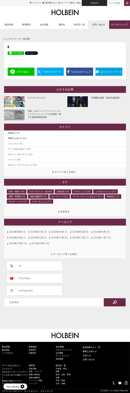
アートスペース (62, 356)
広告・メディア (35, 371)
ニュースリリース (12, 39)
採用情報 (59, 359)
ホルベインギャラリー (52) (20, 154)
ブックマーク (111, 71)
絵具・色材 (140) (16, 191)
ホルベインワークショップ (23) (22, 165)
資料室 (62, 24)
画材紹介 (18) (113, 196)
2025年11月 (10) (102, 237)
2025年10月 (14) (18, 243)
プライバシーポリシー (12, 391)
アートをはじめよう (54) (19, 149)
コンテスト (36, 3)
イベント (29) (14, 159)
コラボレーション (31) (105, 191)
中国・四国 (60, 380)
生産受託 (32, 350)
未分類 (26, 39)
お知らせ (87, 355)
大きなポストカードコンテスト (15, 372)
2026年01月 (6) (59, 237)
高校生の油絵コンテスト (12, 381)
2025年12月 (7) (80, 237)
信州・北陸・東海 (63, 374)
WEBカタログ (7, 353)
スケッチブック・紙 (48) (40, 191)
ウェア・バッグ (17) (18, 201)
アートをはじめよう (11, 365)
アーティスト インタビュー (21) (87, 196)
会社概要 (59, 353)
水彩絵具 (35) (63, 191)
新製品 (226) (14, 133)
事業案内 (26, 24)
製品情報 (9, 24)
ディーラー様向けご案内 (71, 3)
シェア (81, 71)
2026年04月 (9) (101, 231)
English (94, 3)
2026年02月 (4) (38, 237)
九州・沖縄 (60, 383)
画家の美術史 (34, 374)
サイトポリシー (31, 391)
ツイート (51, 71)
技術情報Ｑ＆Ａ (51, 3)
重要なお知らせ (90, 351)
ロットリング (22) (59, 196)
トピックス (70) (15, 143)
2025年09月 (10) (40, 243)
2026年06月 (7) (59, 231)
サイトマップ (47, 391)
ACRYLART (33, 383)
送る (22, 71)
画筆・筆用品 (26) (17, 196)
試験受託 (32, 353)
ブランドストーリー (64, 350)
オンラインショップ (119, 24)
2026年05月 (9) (80, 231)
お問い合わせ (98, 24)
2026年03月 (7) (17, 237)
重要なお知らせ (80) (17, 138)
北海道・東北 (61, 369)
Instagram (25, 290)
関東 (57, 371)
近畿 (57, 378)
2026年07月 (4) (38, 231)
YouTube (24, 278)
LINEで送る (17, 53)
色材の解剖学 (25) (38, 196)
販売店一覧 (79, 24)
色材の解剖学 (34, 378)
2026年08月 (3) (17, 231)
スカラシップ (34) (82, 191)
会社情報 (44, 24)
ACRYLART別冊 (35, 380)
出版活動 (32, 369)
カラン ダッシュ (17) (41, 201)
